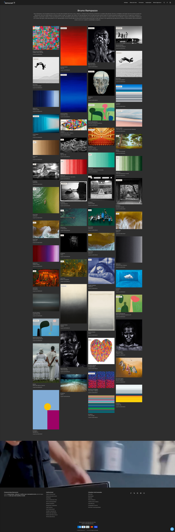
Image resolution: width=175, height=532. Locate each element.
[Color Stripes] (101, 404)
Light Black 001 (36, 314)
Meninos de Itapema (121, 46)
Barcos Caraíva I (120, 380)
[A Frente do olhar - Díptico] (73, 124)
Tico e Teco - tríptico (93, 390)
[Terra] (46, 147)
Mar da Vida (63, 154)
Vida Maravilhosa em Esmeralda (95, 170)
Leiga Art (62, 131)
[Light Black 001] (46, 302)
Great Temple (91, 203)
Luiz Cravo (62, 278)
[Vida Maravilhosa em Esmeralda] (101, 160)
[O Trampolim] (73, 217)
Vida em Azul (36, 109)
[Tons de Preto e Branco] (129, 249)
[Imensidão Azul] (73, 92)
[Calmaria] (46, 200)
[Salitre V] (129, 220)
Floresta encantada (120, 151)
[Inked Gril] (101, 271)
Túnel (34, 135)
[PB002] (73, 304)
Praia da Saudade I (37, 85)
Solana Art (35, 108)
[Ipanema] (129, 93)
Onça (61, 254)
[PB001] (101, 311)
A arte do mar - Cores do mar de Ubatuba (126, 129)
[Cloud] (129, 278)
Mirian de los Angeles (38, 51)
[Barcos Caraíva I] (129, 367)
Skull (89, 98)
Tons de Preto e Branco (121, 265)
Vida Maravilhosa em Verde (122, 173)
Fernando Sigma (119, 378)
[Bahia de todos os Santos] (46, 363)
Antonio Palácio (64, 66)
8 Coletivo (90, 97)
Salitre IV (35, 240)
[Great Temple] (101, 188)
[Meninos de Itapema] (129, 35)
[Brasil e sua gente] (73, 268)
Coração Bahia (91, 366)
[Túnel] (46, 123)
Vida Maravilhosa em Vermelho (67, 176)
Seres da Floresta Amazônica (95, 123)
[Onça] (73, 242)
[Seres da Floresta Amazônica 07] (129, 303)
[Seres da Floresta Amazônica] (101, 111)
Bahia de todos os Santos (39, 385)
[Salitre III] (101, 241)
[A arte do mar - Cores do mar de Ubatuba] (129, 118)
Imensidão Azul (64, 115)
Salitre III (90, 253)
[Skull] (101, 82)
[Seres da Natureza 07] (46, 327)
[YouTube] (144, 493)
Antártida (35, 182)
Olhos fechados (64, 369)
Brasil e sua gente (64, 279)
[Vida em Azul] (46, 98)
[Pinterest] (140, 493)
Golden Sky (118, 405)
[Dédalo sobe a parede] (46, 38)
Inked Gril (90, 286)
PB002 (62, 326)
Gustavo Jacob (119, 128)
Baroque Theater (92, 148)
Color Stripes (91, 415)
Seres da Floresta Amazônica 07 (123, 314)
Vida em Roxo (36, 264)
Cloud (117, 290)
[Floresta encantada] (129, 141)
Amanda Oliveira (119, 45)
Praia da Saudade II (120, 79)
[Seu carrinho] (170, 2)
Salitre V (118, 231)
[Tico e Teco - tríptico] (101, 379)
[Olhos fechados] (73, 349)
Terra (34, 157)
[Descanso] (101, 217)
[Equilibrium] (46, 409)
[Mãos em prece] (101, 44)
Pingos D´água (119, 353)
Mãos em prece (91, 64)
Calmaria (35, 216)
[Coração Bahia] (101, 351)
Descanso (90, 228)
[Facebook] (130, 493)
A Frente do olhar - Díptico (66, 133)
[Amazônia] (46, 278)
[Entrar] (167, 2)
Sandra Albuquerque (92, 121)
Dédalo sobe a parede (38, 52)
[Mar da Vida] (73, 145)
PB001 (89, 333)
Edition (117, 150)
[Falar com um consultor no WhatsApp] (172, 529)
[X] (134, 493)
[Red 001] (73, 46)
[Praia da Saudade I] (46, 70)
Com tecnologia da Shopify (92, 530)
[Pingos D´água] (129, 334)
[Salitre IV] (46, 229)
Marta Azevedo (91, 63)
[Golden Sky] (129, 393)
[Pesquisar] (164, 2)
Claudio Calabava (92, 285)
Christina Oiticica (92, 365)
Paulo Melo (35, 214)
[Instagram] (137, 493)
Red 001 (62, 68)
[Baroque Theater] (101, 136)
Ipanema (118, 104)
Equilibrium (35, 432)
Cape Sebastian (64, 203)
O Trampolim (63, 228)
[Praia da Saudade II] (129, 64)
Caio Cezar (118, 78)
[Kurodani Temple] (129, 191)
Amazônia (35, 289)
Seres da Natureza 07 (38, 338)
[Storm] (73, 383)
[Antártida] (46, 171)
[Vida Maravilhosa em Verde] (129, 163)
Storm (62, 394)
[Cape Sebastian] (73, 191)
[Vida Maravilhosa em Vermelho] (73, 166)
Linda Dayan (35, 134)
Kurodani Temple (120, 207)
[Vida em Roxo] (46, 253)
